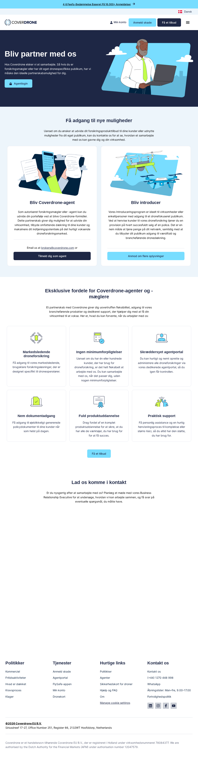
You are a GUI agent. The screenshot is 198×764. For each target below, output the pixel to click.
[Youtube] (174, 706)
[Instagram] (158, 706)
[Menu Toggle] (188, 22)
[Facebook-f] (166, 706)
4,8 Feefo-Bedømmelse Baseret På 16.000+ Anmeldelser (97, 4)
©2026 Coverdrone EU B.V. (23, 723)
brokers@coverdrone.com (57, 247)
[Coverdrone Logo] (21, 22)
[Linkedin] (150, 706)
